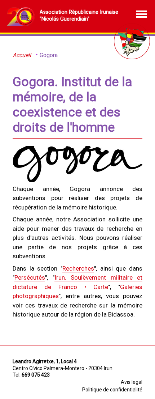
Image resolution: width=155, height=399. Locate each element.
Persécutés (29, 277)
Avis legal (131, 382)
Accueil (22, 55)
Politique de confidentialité (112, 389)
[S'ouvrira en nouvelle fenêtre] (77, 181)
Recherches (78, 268)
